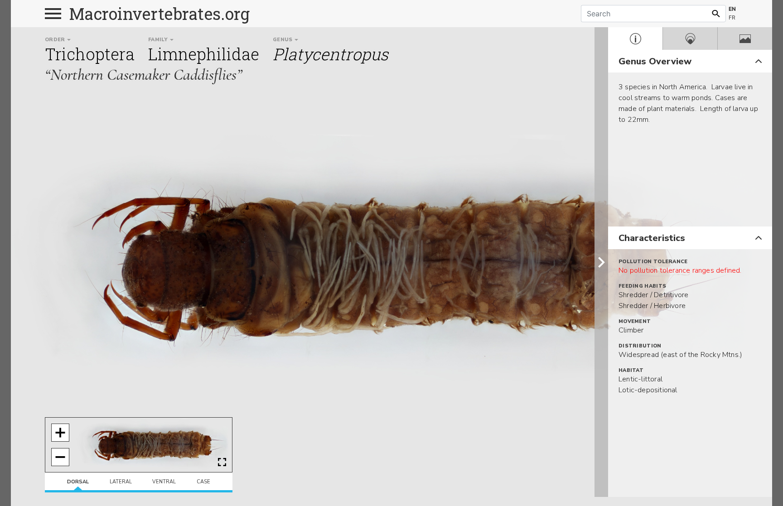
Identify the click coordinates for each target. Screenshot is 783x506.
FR (732, 17)
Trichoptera (90, 54)
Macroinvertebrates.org (159, 13)
